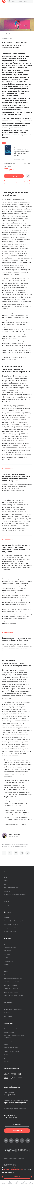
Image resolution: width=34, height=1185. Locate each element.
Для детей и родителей (11, 981)
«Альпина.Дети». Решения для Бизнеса (16, 921)
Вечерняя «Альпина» (10, 898)
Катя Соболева (14, 834)
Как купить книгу (9, 1032)
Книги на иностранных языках (13, 1009)
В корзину (14, 176)
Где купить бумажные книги (12, 1040)
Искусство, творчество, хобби (13, 995)
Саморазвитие (8, 961)
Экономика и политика (11, 988)
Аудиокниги (7, 950)
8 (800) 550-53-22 (11, 1115)
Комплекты (7, 1012)
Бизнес (6, 971)
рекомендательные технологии (13, 1169)
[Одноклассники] (10, 853)
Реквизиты (7, 891)
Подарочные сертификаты (12, 1051)
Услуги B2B (7, 917)
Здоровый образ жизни (11, 992)
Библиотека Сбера (10, 999)
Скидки (6, 957)
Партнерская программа (11, 905)
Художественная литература (13, 978)
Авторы (6, 880)
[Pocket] (16, 853)
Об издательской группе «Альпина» (15, 894)
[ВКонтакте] (4, 853)
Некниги (6, 1006)
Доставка (7, 1058)
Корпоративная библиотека (12, 927)
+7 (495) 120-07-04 (11, 1117)
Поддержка (17, 1124)
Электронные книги (10, 947)
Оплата (6, 1054)
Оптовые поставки (10, 931)
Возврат (6, 1061)
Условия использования (11, 887)
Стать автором (17, 1130)
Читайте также (7, 469)
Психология (7, 968)
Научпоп (6, 964)
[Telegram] (27, 853)
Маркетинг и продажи (10, 985)
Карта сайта (8, 1016)
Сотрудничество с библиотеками (14, 1028)
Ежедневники (8, 1002)
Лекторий (7, 954)
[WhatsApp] (21, 853)
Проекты (6, 901)
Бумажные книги (9, 944)
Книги (5, 877)
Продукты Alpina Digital (11, 924)
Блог (5, 884)
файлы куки (15, 1167)
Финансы (6, 975)
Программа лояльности (11, 1047)
